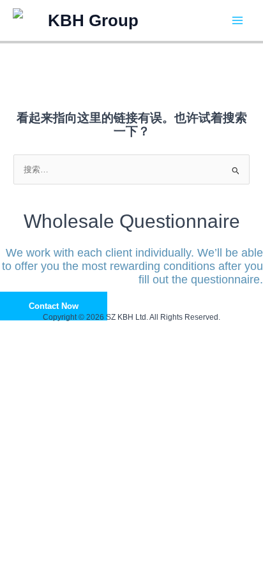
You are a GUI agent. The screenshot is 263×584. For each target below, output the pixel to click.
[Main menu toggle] (237, 20)
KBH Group (93, 20)
